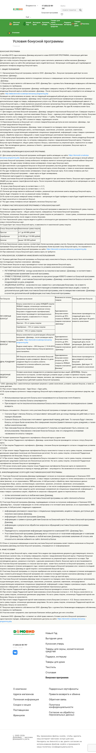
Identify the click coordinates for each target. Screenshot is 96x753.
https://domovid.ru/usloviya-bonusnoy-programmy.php (66, 249)
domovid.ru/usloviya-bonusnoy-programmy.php (30, 93)
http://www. (9, 93)
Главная (16, 46)
